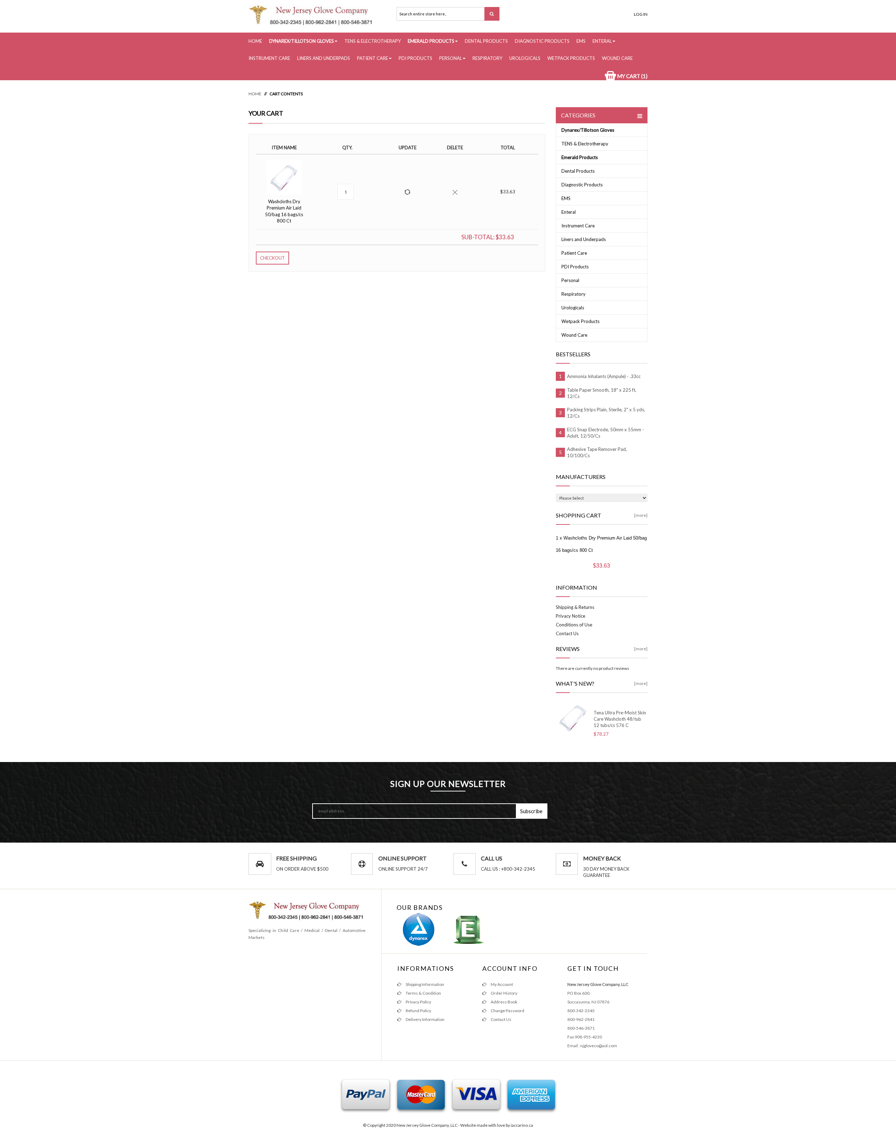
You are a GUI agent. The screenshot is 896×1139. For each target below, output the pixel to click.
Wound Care (617, 58)
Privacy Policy (418, 1001)
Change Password (507, 1010)
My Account (501, 984)
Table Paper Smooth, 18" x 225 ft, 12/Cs (601, 393)
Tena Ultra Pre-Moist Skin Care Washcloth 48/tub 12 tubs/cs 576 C (620, 719)
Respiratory (487, 58)
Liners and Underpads (323, 58)
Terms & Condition (423, 993)
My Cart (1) (632, 76)
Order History (503, 993)
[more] (641, 515)
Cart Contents (286, 93)
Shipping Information (424, 984)
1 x (601, 544)
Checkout (272, 258)
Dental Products (486, 41)
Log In (641, 14)
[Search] (491, 14)
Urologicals (524, 58)
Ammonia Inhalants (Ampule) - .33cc (603, 376)
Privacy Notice (570, 616)
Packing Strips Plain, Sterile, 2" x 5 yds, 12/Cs (606, 413)
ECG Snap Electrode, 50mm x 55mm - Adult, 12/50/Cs (605, 433)
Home (255, 41)
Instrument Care (269, 58)
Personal (450, 58)
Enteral (602, 41)
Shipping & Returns (575, 607)
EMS (581, 41)
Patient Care (372, 58)
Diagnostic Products (542, 41)
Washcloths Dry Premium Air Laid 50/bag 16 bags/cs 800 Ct (284, 211)
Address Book (503, 1001)
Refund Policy (418, 1010)
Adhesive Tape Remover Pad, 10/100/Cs (597, 452)
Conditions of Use (574, 624)
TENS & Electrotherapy (372, 41)
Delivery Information (424, 1019)
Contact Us (567, 633)
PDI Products (415, 58)
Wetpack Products (571, 58)
